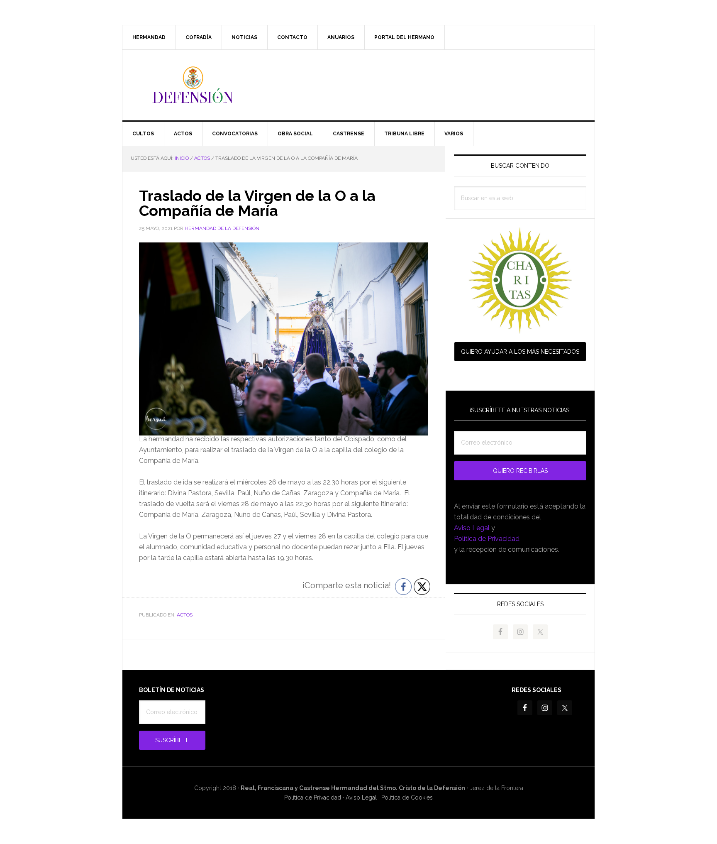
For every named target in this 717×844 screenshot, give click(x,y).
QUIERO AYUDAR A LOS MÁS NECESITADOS (520, 351)
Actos (185, 615)
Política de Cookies (407, 797)
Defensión (358, 85)
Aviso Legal (472, 528)
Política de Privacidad (486, 539)
